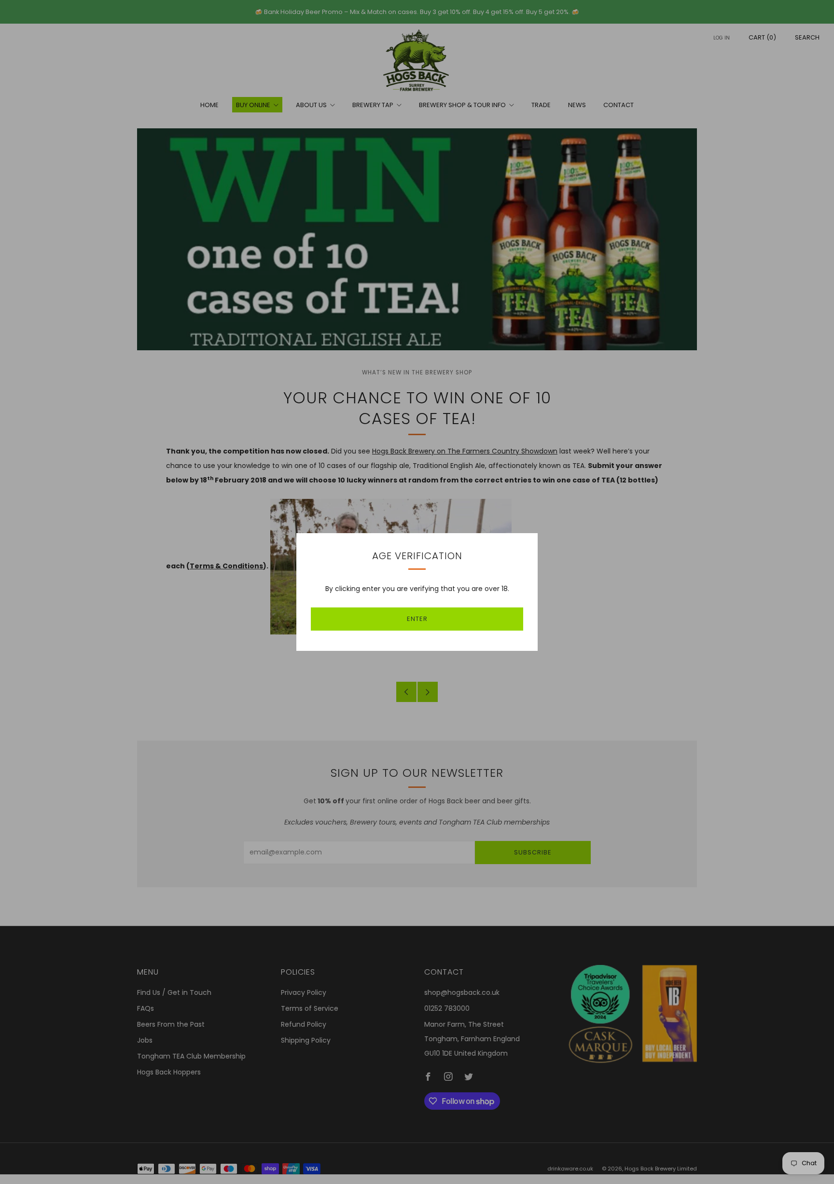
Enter (417, 618)
